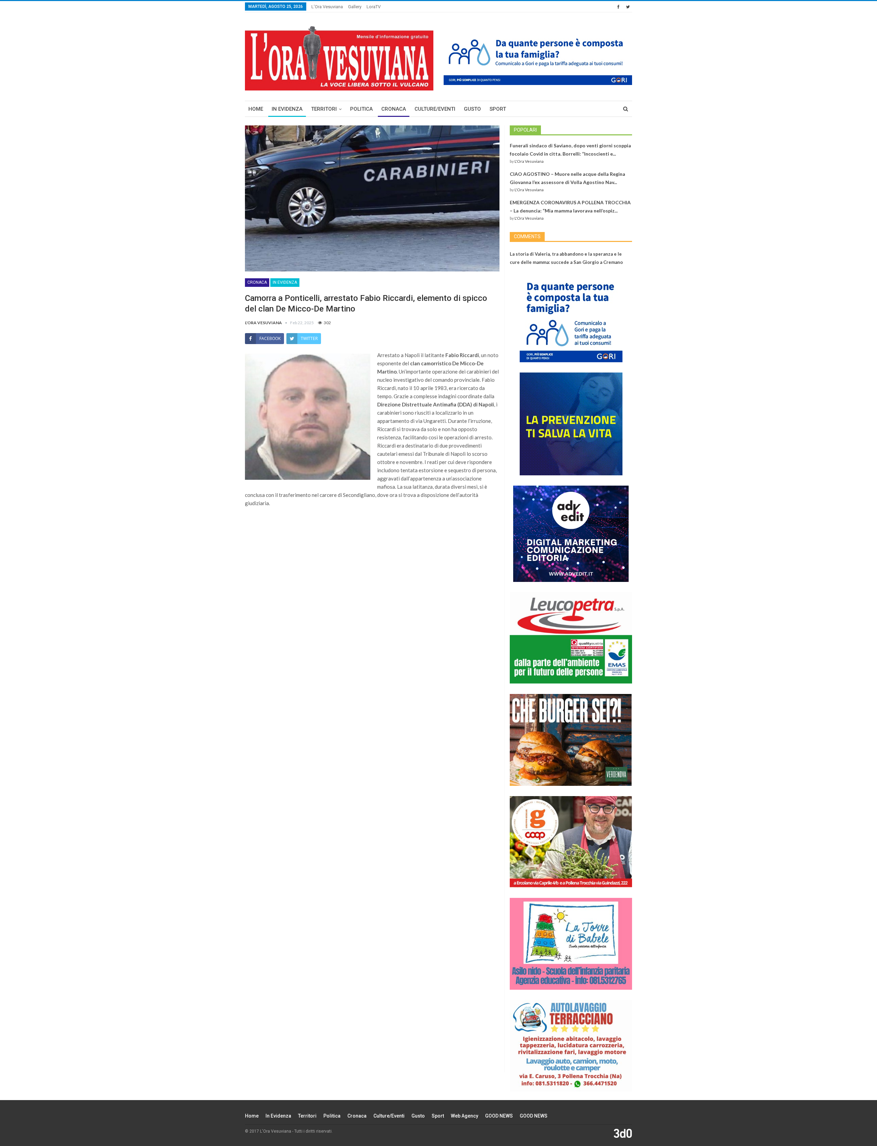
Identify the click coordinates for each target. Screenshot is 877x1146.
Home (255, 109)
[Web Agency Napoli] (623, 1133)
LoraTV (374, 6)
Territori (324, 109)
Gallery (354, 6)
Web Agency (464, 1116)
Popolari (525, 130)
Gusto (472, 109)
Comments (527, 236)
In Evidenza (287, 109)
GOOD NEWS (499, 1116)
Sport (498, 109)
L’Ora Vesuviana (327, 6)
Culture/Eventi (435, 109)
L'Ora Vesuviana (529, 161)
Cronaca (393, 109)
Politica (361, 109)
